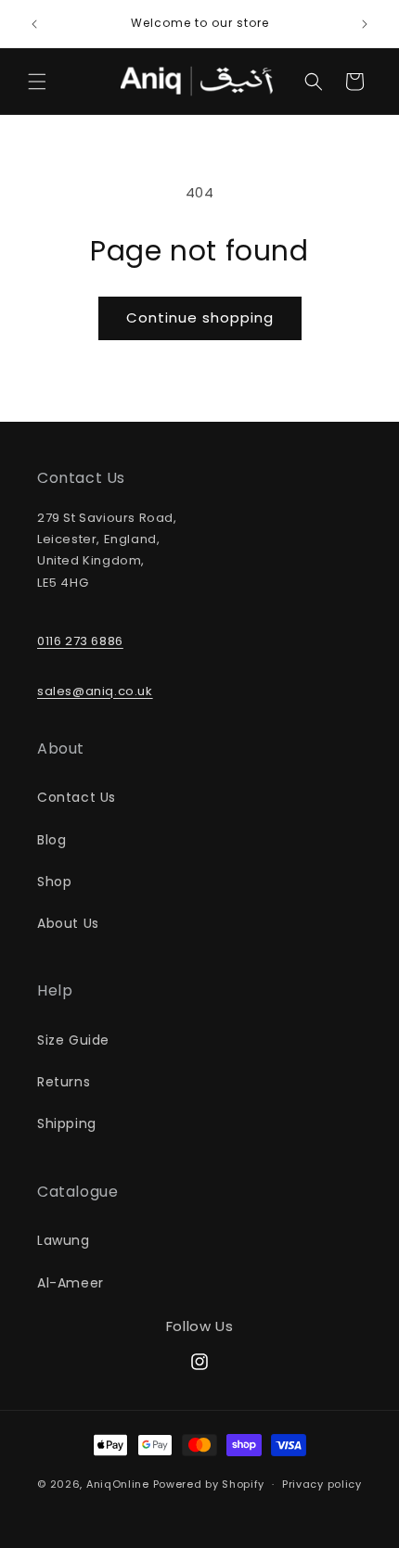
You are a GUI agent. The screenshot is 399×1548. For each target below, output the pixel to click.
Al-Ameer (70, 1283)
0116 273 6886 (80, 641)
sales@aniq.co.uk (95, 691)
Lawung (63, 1240)
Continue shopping (200, 317)
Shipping (67, 1123)
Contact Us (76, 797)
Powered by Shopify (209, 1484)
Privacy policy (322, 1484)
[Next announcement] (364, 24)
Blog (51, 840)
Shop (54, 881)
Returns (63, 1081)
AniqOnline (117, 1484)
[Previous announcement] (34, 24)
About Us (68, 923)
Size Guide (73, 1040)
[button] (37, 81)
